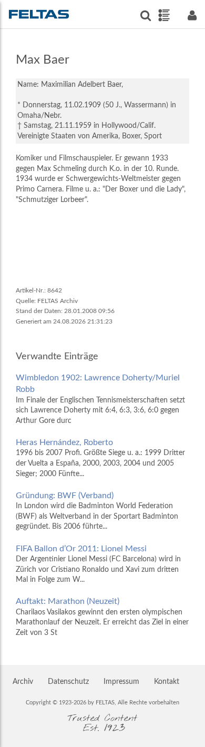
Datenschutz (68, 681)
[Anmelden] (192, 15)
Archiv (23, 681)
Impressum (121, 681)
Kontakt (166, 681)
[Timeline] (163, 15)
